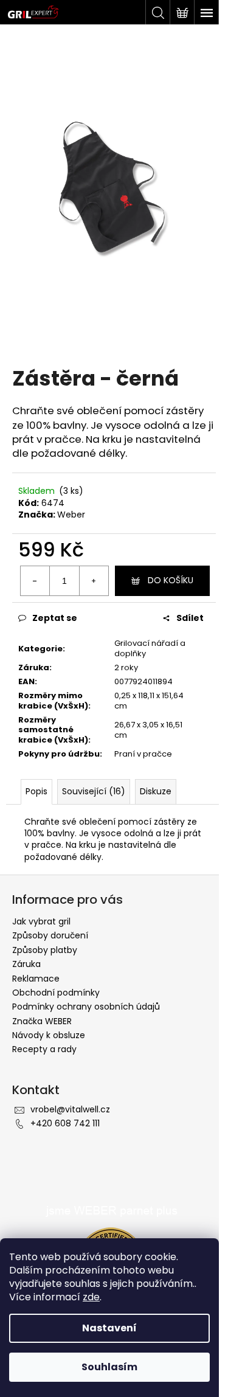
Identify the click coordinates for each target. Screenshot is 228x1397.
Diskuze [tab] (155, 791)
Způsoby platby (44, 950)
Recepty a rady (44, 1049)
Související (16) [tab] (93, 791)
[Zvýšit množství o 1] (93, 580)
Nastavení (109, 1328)
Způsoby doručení (50, 935)
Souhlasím (109, 1367)
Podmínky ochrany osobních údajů (86, 1006)
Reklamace (36, 978)
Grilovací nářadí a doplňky (149, 648)
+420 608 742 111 (65, 1123)
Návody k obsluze (48, 1035)
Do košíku (170, 580)
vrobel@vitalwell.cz (70, 1109)
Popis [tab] (36, 791)
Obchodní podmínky (56, 992)
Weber (71, 514)
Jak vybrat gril (41, 921)
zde (91, 1297)
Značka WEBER (42, 1021)
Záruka (26, 964)
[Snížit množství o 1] (35, 580)
